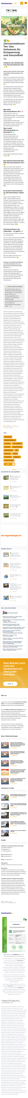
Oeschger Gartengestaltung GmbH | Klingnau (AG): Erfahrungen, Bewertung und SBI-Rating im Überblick (18, 780)
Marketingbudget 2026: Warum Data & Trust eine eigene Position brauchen (18, 795)
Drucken (17, 426)
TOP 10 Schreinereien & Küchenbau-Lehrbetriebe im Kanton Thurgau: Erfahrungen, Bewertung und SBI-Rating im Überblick (18, 771)
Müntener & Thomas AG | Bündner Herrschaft (13, 628)
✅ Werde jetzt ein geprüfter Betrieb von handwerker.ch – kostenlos (16, 597)
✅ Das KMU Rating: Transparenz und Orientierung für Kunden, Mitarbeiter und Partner (15, 555)
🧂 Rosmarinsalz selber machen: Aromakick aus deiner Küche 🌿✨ (15, 505)
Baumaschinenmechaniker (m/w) (11, 624)
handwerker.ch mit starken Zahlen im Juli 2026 (18, 831)
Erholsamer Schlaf (9, 460)
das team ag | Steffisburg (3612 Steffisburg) (13, 633)
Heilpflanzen (16, 457)
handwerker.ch (16, 954)
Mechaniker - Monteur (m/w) (10, 635)
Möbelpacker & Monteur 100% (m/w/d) (12, 616)
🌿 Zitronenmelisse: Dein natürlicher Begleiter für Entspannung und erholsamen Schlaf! (15, 478)
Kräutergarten (8, 436)
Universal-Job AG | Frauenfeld (10, 617)
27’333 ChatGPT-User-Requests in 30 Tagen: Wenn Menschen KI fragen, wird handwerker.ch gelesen (18, 813)
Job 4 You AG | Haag (8, 636)
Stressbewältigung (17, 443)
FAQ (10, 901)
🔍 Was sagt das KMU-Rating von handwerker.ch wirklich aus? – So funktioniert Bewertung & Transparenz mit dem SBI (15, 565)
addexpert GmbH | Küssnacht (10, 622)
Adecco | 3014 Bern (8, 639)
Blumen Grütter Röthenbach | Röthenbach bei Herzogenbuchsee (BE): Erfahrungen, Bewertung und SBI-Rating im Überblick (17, 744)
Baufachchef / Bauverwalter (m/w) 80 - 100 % (14, 627)
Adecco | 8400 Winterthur (9, 643)
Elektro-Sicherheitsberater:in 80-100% (12, 649)
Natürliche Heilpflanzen (10, 440)
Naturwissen (7, 453)
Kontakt (10, 683)
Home (2, 901)
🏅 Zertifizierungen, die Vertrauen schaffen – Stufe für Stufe (16, 575)
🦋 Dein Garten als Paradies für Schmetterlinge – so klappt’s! (16, 487)
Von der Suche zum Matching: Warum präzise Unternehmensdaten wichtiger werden (18, 804)
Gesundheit (7, 443)
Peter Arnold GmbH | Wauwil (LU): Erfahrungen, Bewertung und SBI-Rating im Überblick (17, 752)
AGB (19, 1001)
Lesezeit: (7, 427)
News (6, 901)
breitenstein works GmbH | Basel (11, 647)
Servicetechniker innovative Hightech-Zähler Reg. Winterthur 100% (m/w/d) (12, 642)
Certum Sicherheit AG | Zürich (10, 650)
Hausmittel (7, 446)
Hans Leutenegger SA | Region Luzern (12, 625)
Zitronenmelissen (8, 450)
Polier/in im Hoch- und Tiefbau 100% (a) (13, 638)
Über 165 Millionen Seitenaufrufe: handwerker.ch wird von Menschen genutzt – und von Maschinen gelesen (18, 822)
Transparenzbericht (7, 1002)
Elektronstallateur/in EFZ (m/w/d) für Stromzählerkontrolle (12, 631)
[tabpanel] (14, 25)
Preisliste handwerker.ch (8, 902)
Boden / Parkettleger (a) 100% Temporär (13, 645)
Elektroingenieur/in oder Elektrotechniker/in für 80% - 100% (14, 620)
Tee (16, 450)
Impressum (14, 1001)
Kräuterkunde (8, 457)
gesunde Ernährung (17, 446)
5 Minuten (11, 427)
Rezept (15, 453)
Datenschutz (6, 1001)
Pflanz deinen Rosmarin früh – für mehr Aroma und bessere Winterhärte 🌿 (16, 514)
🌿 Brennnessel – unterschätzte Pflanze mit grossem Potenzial (15, 496)
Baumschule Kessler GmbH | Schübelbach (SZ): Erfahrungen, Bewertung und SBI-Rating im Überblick (17, 762)
